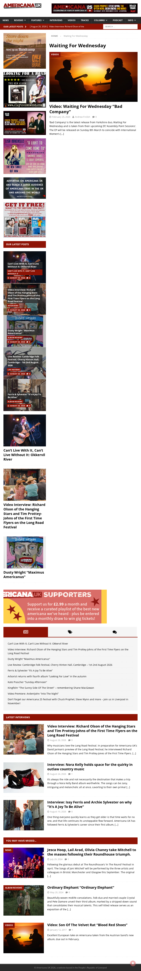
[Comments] (114, 632)
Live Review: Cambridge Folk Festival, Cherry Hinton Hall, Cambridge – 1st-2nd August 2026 (23, 361)
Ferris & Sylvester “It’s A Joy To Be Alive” (24, 396)
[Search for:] (120, 26)
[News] (23, 863)
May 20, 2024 (56, 892)
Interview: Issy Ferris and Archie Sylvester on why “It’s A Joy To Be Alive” (89, 804)
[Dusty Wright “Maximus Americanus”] (24, 552)
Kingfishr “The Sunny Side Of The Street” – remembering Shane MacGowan (51, 687)
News (6, 20)
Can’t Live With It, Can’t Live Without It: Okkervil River (23, 265)
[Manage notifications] (133, 963)
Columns (99, 20)
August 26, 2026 (17, 278)
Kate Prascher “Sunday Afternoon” (27, 682)
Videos (71, 20)
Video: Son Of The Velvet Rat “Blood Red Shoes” (87, 925)
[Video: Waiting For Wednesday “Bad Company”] (93, 77)
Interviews (56, 20)
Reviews (18, 20)
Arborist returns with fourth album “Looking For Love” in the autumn (47, 676)
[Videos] (23, 938)
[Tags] (70, 632)
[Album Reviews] (23, 900)
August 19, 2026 (58, 811)
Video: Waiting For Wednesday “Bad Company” (85, 108)
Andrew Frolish (82, 116)
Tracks (85, 20)
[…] (62, 133)
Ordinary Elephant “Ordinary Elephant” (80, 887)
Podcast (118, 20)
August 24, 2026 (58, 773)
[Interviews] (23, 739)
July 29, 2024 (56, 859)
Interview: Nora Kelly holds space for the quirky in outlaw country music (90, 766)
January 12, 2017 (58, 929)
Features (36, 20)
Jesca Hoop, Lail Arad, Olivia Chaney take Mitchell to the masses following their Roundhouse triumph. (91, 852)
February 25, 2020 (61, 116)
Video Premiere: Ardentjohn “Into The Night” (33, 693)
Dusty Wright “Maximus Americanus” (21, 332)
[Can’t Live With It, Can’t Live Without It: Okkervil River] (24, 430)
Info (130, 20)
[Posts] (25, 632)
